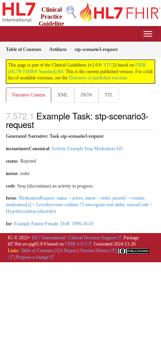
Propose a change (32, 257)
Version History (94, 250)
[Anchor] (38, 124)
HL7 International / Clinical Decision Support (74, 237)
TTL (109, 95)
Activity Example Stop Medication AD (87, 148)
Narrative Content (28, 95)
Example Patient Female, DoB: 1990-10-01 (54, 223)
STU (108, 65)
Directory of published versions (98, 78)
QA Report (66, 250)
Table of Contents (37, 250)
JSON (86, 95)
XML (62, 95)
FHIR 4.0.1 (75, 244)
